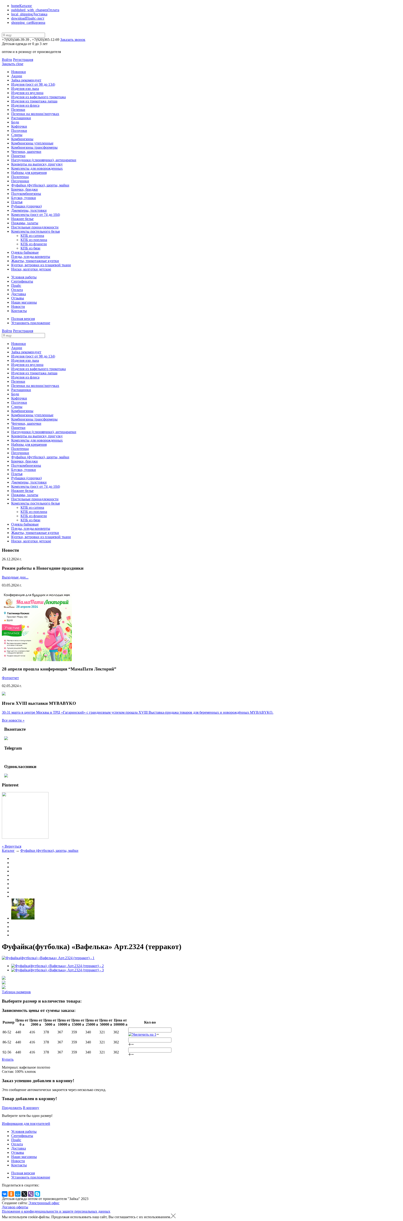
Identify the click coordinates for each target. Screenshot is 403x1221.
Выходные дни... (15, 577)
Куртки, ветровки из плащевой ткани (41, 265)
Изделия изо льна (25, 89)
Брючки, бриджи (24, 189)
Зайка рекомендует (26, 80)
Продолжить (12, 1108)
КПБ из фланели (34, 244)
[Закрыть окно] (173, 1217)
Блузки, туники (23, 198)
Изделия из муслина (27, 93)
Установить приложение (30, 323)
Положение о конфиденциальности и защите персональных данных (56, 1211)
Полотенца (20, 177)
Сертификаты (22, 281)
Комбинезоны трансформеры (34, 147)
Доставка (29, 14)
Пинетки (18, 156)
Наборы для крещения (29, 173)
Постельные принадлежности (35, 227)
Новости (18, 307)
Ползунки (19, 131)
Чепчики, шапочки (26, 152)
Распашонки (21, 118)
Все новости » (13, 720)
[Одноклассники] (11, 1194)
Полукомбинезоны (26, 194)
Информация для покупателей (26, 1124)
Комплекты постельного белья (35, 231)
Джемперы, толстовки (29, 210)
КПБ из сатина (32, 236)
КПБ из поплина (34, 240)
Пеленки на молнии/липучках (35, 114)
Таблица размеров (16, 992)
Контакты (19, 311)
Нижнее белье (22, 219)
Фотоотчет (10, 678)
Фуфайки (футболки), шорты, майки (40, 185)
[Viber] (31, 1194)
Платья (16, 202)
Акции (16, 76)
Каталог (21, 6)
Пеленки (18, 110)
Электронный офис (43, 1203)
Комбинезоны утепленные (32, 143)
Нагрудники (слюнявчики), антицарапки (43, 160)
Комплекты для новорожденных (37, 168)
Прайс (16, 286)
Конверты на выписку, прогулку (37, 164)
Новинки (18, 72)
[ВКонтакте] (4, 1194)
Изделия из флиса (25, 105)
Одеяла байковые (25, 252)
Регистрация (23, 60)
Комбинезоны (22, 139)
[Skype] (37, 1194)
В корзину (31, 1108)
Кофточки (19, 126)
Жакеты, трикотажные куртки (35, 261)
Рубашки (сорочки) (26, 206)
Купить (8, 1059)
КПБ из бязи (30, 248)
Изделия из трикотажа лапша (34, 101)
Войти (7, 60)
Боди (15, 122)
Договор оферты (15, 1207)
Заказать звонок (72, 40)
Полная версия (23, 319)
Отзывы (17, 298)
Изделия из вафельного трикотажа (38, 97)
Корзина (28, 23)
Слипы (16, 135)
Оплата (35, 10)
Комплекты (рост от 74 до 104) (35, 215)
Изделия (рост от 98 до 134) (33, 84)
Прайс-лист (27, 18)
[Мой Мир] (18, 1194)
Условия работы (24, 277)
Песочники (20, 181)
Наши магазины (24, 302)
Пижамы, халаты (24, 223)
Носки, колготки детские (31, 269)
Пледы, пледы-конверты (30, 257)
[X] (24, 1194)
